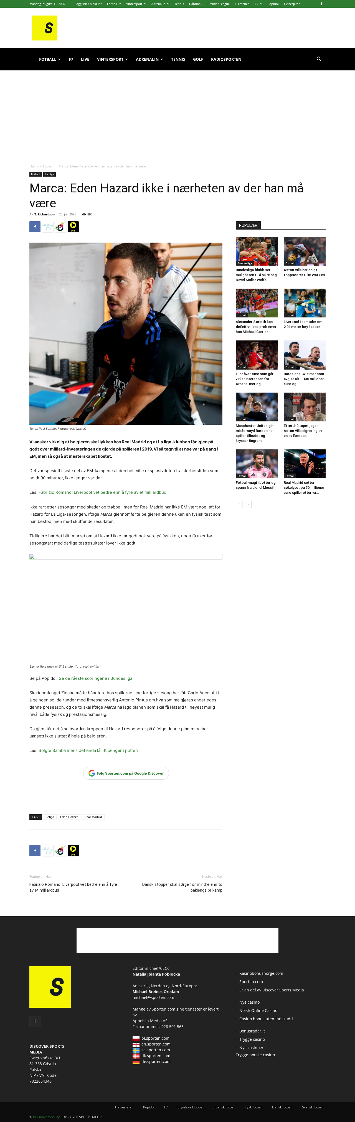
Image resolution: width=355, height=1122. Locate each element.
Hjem (33, 166)
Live (85, 59)
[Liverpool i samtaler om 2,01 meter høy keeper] (305, 303)
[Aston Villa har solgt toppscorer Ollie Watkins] (305, 251)
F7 (256, 4)
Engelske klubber (191, 1107)
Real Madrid (93, 817)
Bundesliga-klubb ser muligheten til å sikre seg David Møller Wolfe (256, 275)
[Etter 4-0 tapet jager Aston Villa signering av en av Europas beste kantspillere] (305, 407)
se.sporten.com (155, 1049)
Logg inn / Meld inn (89, 4)
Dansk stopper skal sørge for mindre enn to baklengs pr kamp (182, 887)
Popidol (273, 4)
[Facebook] (321, 4)
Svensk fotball (312, 1107)
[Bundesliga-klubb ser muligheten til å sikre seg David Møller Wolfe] (257, 251)
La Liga (49, 174)
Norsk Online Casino (258, 1010)
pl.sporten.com (155, 1038)
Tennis (179, 4)
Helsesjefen (292, 4)
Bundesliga (244, 263)
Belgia (49, 817)
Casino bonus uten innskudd (266, 1018)
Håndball (195, 4)
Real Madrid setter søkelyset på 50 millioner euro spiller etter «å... (304, 487)
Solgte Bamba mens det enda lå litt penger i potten (88, 750)
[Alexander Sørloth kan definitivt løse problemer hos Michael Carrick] (257, 303)
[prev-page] (239, 504)
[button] (319, 59)
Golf (198, 59)
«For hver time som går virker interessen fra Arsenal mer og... (254, 379)
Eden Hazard (69, 817)
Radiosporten (226, 59)
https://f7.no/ (47, 226)
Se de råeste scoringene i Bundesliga (95, 678)
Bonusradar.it (252, 1031)
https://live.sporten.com (73, 226)
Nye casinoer (251, 1047)
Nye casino (249, 1002)
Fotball (112, 4)
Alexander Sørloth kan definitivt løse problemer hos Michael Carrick (256, 327)
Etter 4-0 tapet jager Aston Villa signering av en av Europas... (303, 431)
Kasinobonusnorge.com (261, 973)
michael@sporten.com (153, 997)
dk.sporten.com (155, 1055)
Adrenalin (158, 4)
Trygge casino (252, 1039)
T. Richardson (44, 214)
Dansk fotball (282, 1107)
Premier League (218, 4)
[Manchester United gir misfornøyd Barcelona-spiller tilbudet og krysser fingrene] (257, 407)
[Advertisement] (177, 111)
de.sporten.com (156, 1061)
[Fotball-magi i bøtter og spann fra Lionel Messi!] (257, 463)
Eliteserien (242, 4)
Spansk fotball (224, 1107)
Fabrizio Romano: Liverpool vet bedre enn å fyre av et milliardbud (102, 492)
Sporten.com (164, 1009)
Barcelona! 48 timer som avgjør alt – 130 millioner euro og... (304, 379)
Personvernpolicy (46, 1117)
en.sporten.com (156, 1044)
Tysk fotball (253, 1107)
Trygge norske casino (255, 1054)
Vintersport (134, 4)
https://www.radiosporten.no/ (60, 226)
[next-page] (248, 504)
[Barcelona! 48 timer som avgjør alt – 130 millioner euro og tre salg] (305, 354)
